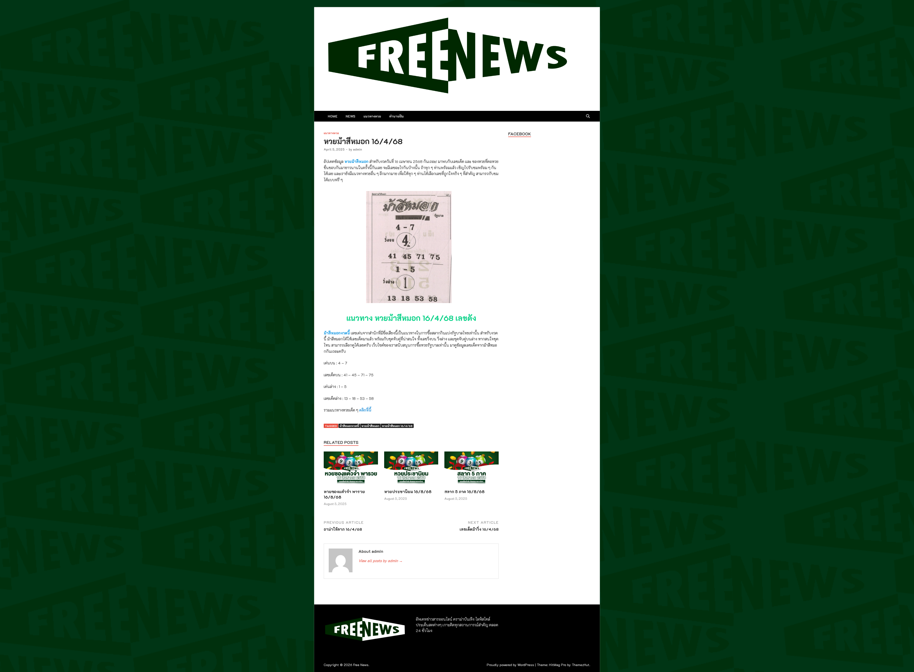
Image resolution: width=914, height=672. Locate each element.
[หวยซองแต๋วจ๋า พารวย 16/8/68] (351, 469)
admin (357, 149)
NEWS (350, 116)
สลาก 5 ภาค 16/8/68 (464, 491)
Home (333, 116)
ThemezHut (580, 664)
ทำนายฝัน (396, 116)
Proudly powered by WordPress (510, 664)
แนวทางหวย (372, 116)
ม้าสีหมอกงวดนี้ (349, 426)
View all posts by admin (380, 560)
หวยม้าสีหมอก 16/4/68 (397, 426)
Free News (360, 664)
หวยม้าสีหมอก (370, 426)
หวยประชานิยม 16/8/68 (408, 491)
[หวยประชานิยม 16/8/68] (411, 469)
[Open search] (587, 116)
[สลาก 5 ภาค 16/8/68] (471, 469)
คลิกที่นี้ (365, 409)
